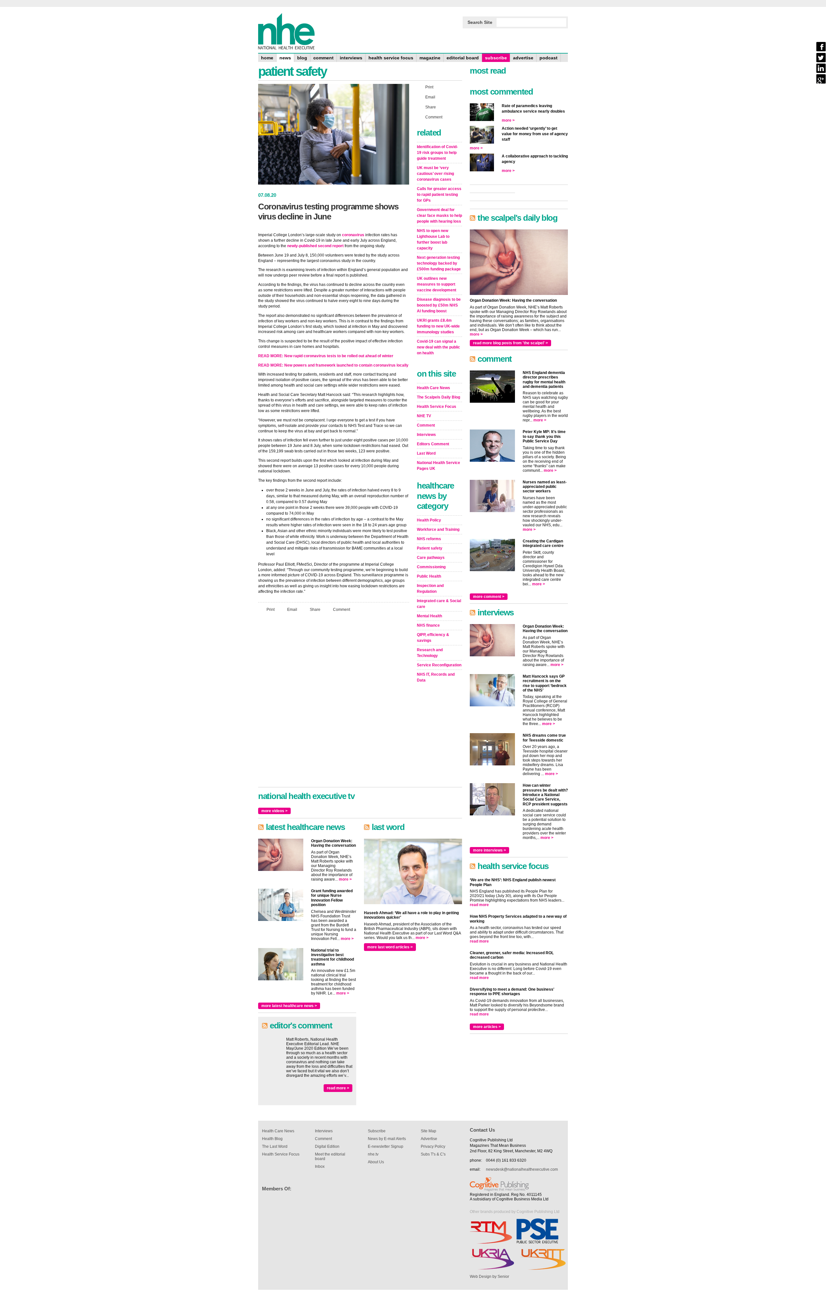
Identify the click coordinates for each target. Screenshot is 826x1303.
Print (271, 609)
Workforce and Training (438, 529)
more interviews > (489, 850)
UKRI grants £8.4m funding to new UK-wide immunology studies (438, 326)
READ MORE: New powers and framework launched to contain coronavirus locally (333, 365)
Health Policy (429, 520)
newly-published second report (315, 246)
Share (315, 609)
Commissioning (431, 567)
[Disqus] (333, 702)
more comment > (488, 596)
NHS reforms (429, 539)
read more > (338, 1088)
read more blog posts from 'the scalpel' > (510, 343)
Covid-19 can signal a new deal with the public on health (438, 347)
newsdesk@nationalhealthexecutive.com (522, 1169)
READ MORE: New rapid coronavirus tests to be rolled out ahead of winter (325, 356)
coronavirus (353, 235)
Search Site (480, 22)
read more (479, 905)
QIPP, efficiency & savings (433, 637)
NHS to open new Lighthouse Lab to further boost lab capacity (433, 239)
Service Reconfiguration (439, 665)
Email (292, 609)
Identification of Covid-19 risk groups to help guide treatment (437, 153)
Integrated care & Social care (439, 604)
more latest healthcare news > (289, 1006)
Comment (341, 609)
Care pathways (431, 557)
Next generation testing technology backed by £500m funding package (439, 263)
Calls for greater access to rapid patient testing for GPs (439, 195)
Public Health (429, 576)
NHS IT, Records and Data (436, 677)
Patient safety (429, 548)
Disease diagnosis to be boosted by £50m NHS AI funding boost (439, 305)
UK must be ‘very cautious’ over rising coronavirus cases (435, 174)
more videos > (274, 811)
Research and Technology (430, 653)
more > (345, 879)
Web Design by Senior (489, 1276)
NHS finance (428, 625)
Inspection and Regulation (430, 588)
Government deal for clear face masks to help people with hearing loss (439, 215)
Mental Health (429, 616)
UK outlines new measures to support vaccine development (436, 284)
